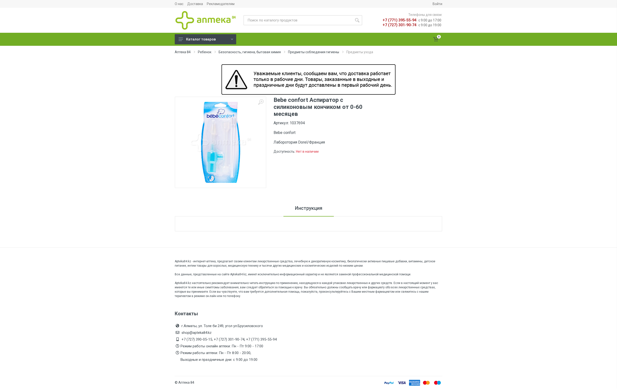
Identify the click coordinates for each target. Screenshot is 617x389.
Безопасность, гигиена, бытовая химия (250, 52)
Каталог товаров (201, 39)
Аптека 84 (183, 52)
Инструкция (308, 208)
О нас (179, 4)
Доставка (195, 4)
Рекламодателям (221, 4)
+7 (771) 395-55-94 (399, 20)
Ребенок (204, 52)
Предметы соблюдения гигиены (313, 52)
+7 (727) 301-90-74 (399, 25)
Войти (437, 4)
